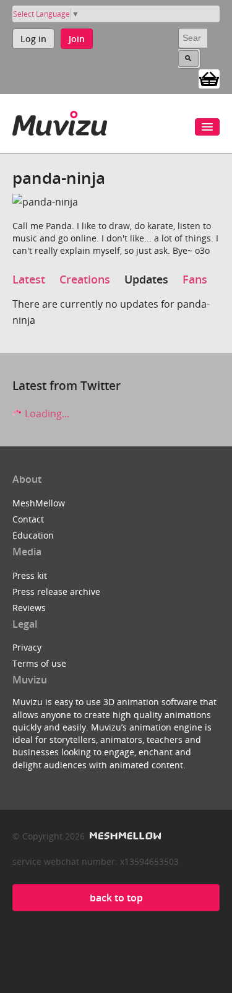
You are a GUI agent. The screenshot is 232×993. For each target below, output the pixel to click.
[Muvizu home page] (59, 121)
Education (33, 535)
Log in (33, 39)
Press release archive (56, 591)
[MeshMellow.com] (124, 836)
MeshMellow (38, 503)
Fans (195, 279)
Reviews (29, 608)
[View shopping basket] (209, 78)
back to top (116, 897)
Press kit (29, 575)
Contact (28, 519)
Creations (84, 279)
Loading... (45, 413)
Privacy (26, 647)
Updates (146, 279)
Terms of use (39, 663)
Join (77, 39)
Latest (28, 279)
